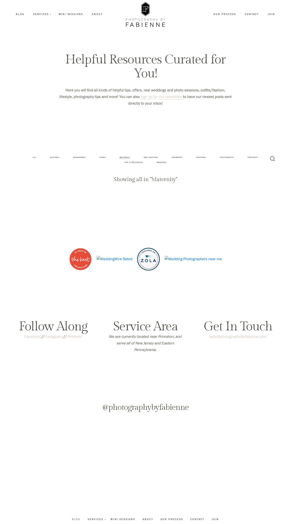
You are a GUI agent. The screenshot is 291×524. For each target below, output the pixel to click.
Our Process (224, 14)
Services (95, 519)
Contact (252, 14)
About (97, 14)
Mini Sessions (71, 14)
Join (271, 14)
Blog (20, 14)
